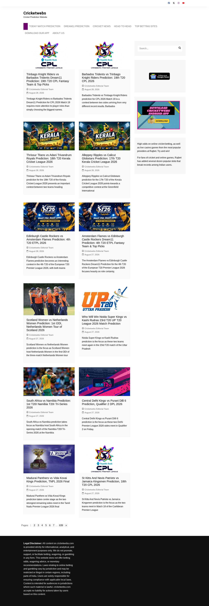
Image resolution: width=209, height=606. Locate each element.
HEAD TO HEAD (122, 26)
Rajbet (178, 157)
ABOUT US (58, 33)
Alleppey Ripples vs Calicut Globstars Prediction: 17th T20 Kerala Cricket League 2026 (101, 158)
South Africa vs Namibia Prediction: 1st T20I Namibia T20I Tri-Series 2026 (48, 404)
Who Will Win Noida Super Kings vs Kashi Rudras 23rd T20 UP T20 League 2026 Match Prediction (104, 320)
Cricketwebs (34, 13)
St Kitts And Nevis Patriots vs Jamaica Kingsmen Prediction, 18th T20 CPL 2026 (104, 481)
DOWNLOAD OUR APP (37, 33)
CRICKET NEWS (102, 26)
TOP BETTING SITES (146, 26)
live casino (145, 147)
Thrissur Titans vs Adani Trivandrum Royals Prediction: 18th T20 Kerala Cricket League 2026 (49, 158)
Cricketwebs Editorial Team (41, 89)
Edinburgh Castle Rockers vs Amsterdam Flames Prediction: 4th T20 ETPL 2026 (48, 239)
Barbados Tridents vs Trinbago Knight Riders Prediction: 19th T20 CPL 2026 (103, 78)
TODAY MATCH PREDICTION (44, 26)
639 (61, 525)
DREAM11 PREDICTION (76, 26)
